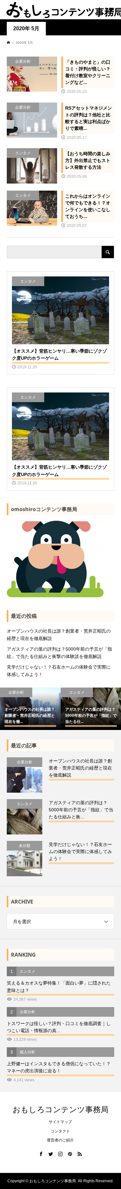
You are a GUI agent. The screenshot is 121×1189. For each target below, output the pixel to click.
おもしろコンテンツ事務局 (60, 1109)
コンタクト (60, 1131)
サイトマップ (60, 1122)
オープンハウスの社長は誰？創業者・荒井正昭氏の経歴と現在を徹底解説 (59, 634)
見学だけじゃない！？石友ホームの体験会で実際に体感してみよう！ (59, 670)
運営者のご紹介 (60, 1140)
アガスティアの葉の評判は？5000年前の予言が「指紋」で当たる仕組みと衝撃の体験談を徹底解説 (59, 652)
